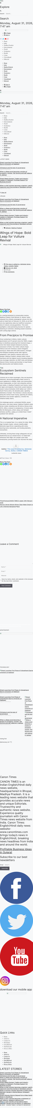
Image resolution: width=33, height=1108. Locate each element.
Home (5, 41)
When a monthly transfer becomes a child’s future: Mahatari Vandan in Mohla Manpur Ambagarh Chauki (16, 1092)
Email (2, 865)
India (5, 43)
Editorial (6, 59)
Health (6, 53)
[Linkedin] (6, 311)
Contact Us (7, 1040)
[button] (16, 11)
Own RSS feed (8, 1044)
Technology (7, 51)
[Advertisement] (16, 291)
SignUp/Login (8, 1046)
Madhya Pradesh (8, 45)
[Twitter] (8, 311)
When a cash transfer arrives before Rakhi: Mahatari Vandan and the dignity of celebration (15, 1102)
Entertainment (8, 47)
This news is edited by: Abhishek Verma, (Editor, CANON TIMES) (18, 450)
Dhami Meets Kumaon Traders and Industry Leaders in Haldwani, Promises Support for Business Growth (14, 180)
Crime (6, 55)
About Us (6, 1038)
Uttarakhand (7, 57)
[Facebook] (3, 311)
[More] (10, 311)
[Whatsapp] (1, 311)
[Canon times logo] (16, 633)
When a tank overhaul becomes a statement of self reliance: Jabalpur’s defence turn (15, 1099)
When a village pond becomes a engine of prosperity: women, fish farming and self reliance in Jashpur (16, 173)
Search (2, 13)
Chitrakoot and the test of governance (12, 168)
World (6, 49)
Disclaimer (7, 1042)
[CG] (1, 368)
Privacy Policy (8, 1048)
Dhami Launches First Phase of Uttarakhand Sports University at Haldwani (14, 163)
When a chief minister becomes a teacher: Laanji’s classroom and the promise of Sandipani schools (16, 186)
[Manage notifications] (3, 1103)
